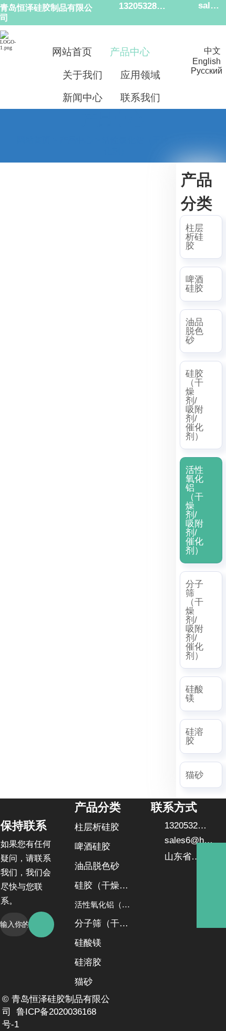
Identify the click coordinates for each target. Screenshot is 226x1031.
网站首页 (33, 140)
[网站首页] (11, 40)
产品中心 (76, 140)
